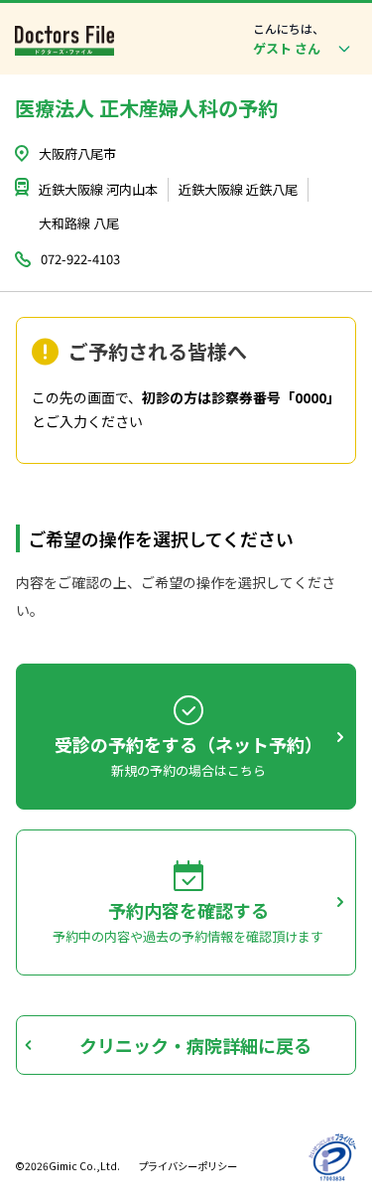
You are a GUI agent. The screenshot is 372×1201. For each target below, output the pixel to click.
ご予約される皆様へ (157, 352)
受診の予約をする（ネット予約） (188, 744)
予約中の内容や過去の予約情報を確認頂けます (188, 937)
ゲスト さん (286, 48)
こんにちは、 (288, 29)
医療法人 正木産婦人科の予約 (146, 107)
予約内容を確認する (188, 910)
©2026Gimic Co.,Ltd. (67, 1165)
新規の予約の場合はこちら (188, 771)
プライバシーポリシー (187, 1165)
